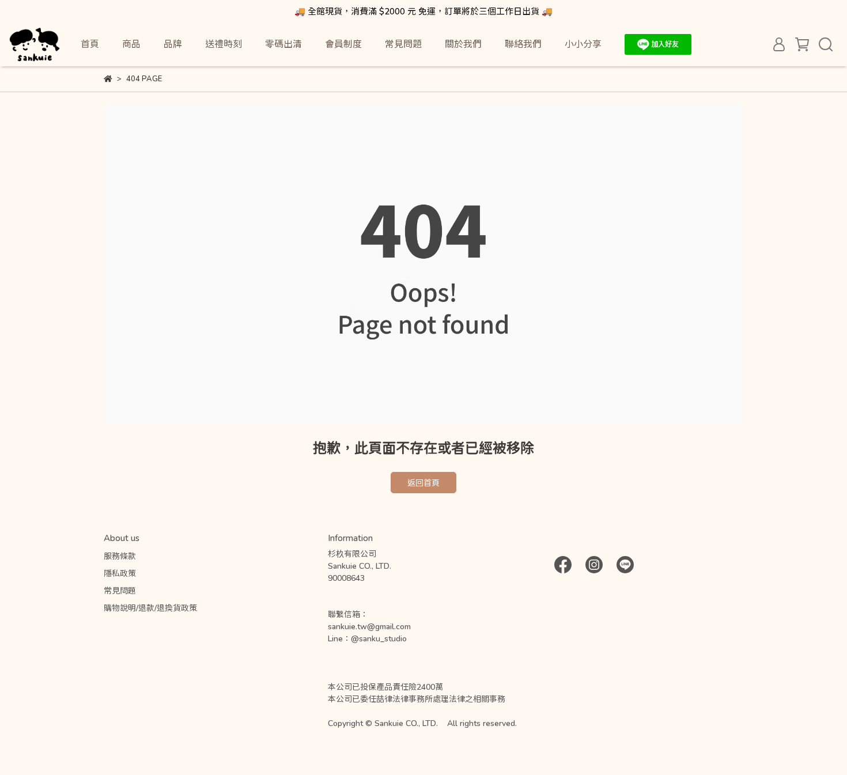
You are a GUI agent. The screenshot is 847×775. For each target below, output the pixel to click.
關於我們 (463, 43)
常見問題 (403, 43)
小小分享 (583, 43)
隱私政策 (120, 573)
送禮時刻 (223, 43)
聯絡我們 (523, 43)
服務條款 (120, 556)
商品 (131, 43)
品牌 (173, 43)
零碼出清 (283, 43)
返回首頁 (423, 482)
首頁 (90, 43)
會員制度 (343, 43)
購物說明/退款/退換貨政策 (150, 608)
